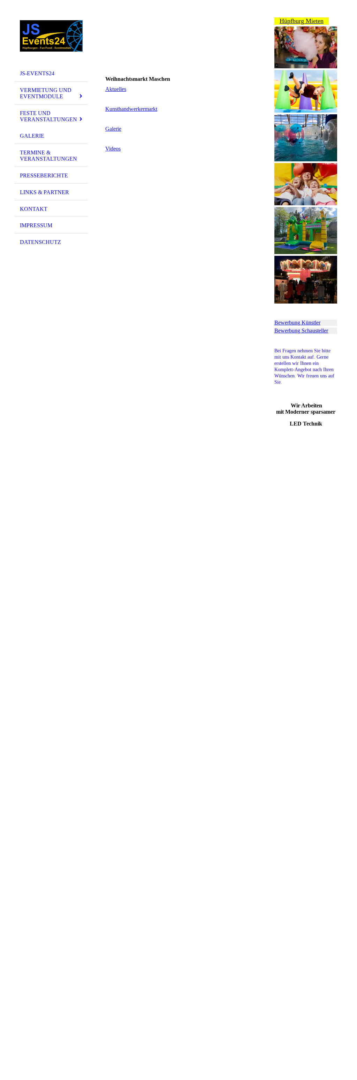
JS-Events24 (37, 73)
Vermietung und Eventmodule (45, 93)
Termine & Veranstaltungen (48, 156)
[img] (51, 36)
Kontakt (33, 209)
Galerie (32, 136)
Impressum (36, 225)
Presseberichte (44, 175)
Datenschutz (40, 242)
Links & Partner (44, 192)
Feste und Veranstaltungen (48, 116)
